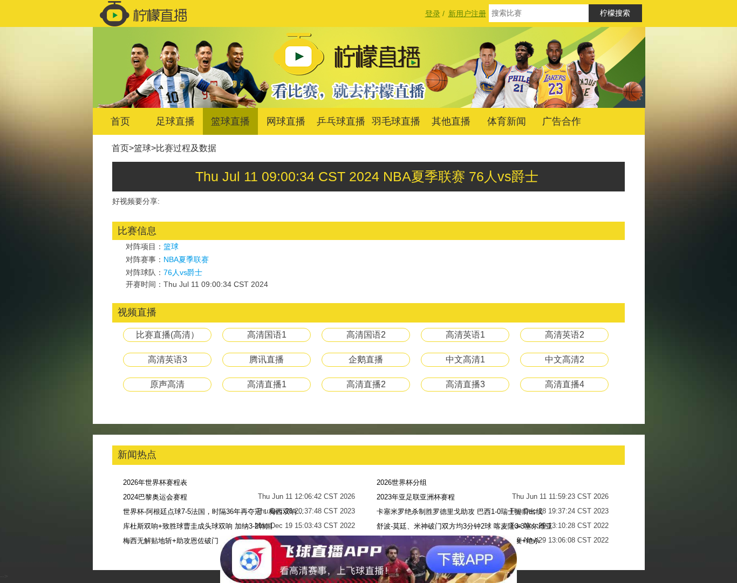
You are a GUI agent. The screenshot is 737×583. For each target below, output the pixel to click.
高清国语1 (266, 334)
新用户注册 (467, 13)
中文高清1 (465, 359)
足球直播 (175, 121)
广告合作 (561, 121)
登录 (432, 13)
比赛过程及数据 (186, 148)
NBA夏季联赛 (186, 259)
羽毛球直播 (396, 121)
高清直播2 (366, 384)
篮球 (142, 148)
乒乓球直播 (341, 121)
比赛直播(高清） (167, 334)
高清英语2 (564, 334)
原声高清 (167, 384)
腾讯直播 (266, 359)
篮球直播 (230, 121)
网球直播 (286, 121)
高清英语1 (465, 334)
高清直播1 (266, 384)
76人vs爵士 (182, 272)
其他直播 (451, 121)
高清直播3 (465, 384)
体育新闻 (506, 121)
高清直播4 (564, 384)
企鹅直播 (366, 359)
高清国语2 (366, 334)
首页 (120, 121)
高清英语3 (167, 359)
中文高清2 (564, 359)
